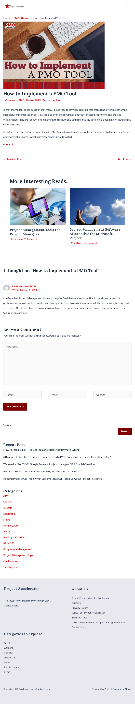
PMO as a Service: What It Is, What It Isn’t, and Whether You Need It (41, 471)
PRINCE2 (8, 543)
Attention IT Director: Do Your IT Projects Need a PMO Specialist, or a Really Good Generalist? (57, 456)
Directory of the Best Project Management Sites (99, 622)
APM (6, 495)
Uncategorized (11, 566)
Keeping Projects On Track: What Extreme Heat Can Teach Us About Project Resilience (52, 478)
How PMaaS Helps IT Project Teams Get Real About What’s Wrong (41, 449)
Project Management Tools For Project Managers (35, 232)
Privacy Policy (80, 607)
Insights (7, 507)
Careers (7, 501)
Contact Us (78, 627)
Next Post (124, 159)
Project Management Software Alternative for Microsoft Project (95, 233)
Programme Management (17, 549)
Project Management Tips (18, 555)
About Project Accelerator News (90, 597)
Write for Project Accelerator (88, 612)
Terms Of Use (79, 617)
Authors (76, 602)
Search (7, 425)
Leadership (9, 513)
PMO (38, 100)
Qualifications (11, 561)
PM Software (26, 100)
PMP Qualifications (14, 537)
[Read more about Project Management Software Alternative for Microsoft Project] (97, 206)
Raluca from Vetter (24, 286)
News (6, 519)
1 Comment (9, 100)
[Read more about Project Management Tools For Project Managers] (38, 206)
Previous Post (13, 159)
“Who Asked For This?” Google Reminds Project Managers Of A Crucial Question (49, 464)
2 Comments (91, 242)
